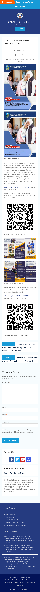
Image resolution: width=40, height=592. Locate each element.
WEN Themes (26, 589)
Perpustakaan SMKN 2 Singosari (15, 525)
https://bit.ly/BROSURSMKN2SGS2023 (17, 296)
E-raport (16, 582)
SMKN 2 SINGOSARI (20, 22)
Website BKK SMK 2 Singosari (15, 520)
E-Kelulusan (20, 585)
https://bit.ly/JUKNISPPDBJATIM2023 (16, 187)
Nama (4, 407)
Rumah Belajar (10, 517)
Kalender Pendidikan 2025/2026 (14, 473)
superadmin (21, 55)
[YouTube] (22, 459)
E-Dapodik (19, 580)
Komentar (6, 382)
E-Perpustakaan (29, 580)
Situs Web (5, 422)
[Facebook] (11, 459)
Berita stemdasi (14, 59)
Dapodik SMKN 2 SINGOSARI (14, 522)
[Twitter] (17, 459)
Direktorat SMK (10, 514)
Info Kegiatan (24, 59)
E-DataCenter (30, 582)
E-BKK (22, 582)
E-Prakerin (8, 582)
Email (4, 415)
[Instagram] (28, 459)
